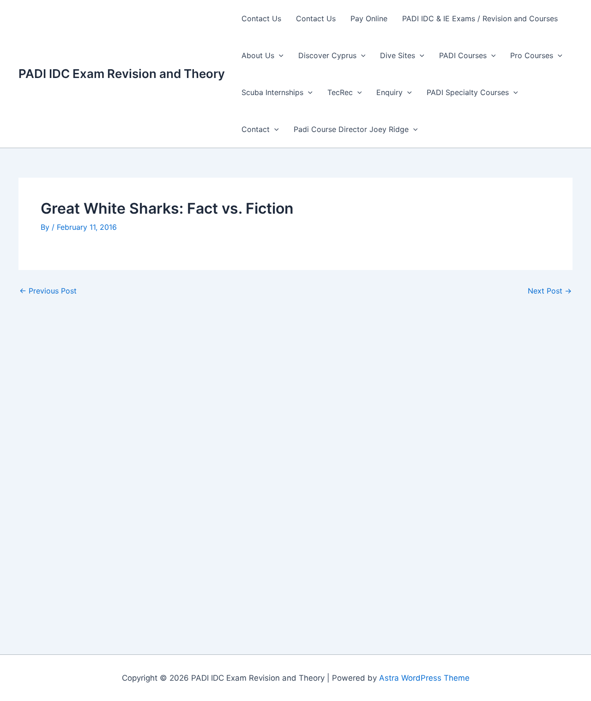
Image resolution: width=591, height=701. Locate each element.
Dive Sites (397, 55)
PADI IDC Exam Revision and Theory (121, 73)
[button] (278, 55)
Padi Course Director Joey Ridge (351, 129)
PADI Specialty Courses (468, 92)
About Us (257, 55)
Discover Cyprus (327, 55)
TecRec (340, 92)
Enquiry (389, 92)
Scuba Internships (272, 92)
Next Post (550, 290)
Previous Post (48, 290)
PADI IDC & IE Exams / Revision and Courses (480, 18)
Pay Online (368, 18)
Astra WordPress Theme (424, 678)
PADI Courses (463, 55)
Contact (255, 129)
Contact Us (261, 18)
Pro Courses (531, 55)
